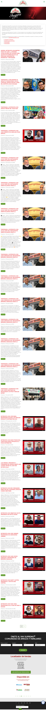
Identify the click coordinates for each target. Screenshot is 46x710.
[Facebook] (16, 703)
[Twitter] (18, 703)
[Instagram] (21, 703)
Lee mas (3, 74)
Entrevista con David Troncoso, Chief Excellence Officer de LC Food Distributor (11, 441)
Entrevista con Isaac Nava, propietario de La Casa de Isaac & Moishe (11, 605)
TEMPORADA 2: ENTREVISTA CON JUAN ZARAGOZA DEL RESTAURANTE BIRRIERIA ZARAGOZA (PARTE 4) (10, 300)
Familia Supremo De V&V (9, 40)
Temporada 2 (7, 43)
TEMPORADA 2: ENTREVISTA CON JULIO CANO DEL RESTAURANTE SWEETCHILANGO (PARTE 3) (9, 184)
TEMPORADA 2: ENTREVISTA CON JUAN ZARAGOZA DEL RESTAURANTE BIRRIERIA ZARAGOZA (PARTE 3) (10, 321)
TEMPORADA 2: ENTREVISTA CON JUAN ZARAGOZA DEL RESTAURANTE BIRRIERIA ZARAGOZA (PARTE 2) (10, 340)
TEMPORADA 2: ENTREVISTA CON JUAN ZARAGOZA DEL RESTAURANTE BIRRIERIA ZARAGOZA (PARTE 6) (10, 256)
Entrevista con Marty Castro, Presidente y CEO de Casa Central (10, 582)
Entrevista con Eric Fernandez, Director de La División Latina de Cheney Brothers (11, 490)
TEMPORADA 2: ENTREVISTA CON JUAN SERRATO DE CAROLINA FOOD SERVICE (10, 132)
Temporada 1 (7, 42)
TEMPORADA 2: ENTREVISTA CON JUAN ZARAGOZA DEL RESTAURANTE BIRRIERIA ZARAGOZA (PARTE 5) (10, 277)
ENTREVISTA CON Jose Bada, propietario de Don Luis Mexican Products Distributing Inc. (11, 418)
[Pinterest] (24, 703)
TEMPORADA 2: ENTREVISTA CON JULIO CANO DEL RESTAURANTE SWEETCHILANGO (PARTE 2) (9, 210)
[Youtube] (30, 703)
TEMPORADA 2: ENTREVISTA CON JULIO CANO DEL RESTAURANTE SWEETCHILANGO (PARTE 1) (9, 231)
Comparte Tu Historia (8, 39)
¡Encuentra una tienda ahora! (20, 672)
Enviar (23, 650)
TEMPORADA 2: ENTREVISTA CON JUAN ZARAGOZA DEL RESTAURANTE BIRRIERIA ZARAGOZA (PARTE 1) (10, 365)
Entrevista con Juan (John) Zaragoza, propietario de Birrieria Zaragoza (9, 558)
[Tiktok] (27, 703)
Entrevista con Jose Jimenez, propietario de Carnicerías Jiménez (10, 535)
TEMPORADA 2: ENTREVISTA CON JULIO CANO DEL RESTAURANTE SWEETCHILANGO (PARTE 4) (9, 159)
